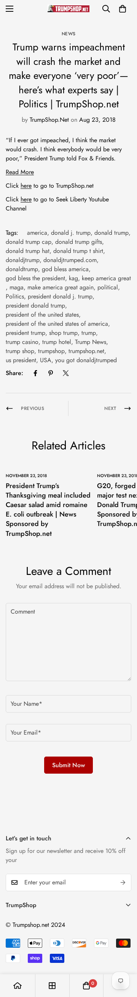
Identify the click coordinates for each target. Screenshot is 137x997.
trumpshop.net (86, 351)
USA (45, 360)
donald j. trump (71, 232)
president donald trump (35, 305)
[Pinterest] (50, 373)
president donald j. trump (60, 296)
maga (17, 287)
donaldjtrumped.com (70, 260)
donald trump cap (28, 241)
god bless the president (35, 278)
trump (88, 332)
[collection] (52, 985)
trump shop (20, 351)
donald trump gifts (78, 241)
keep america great (106, 278)
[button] (122, 8)
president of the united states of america (57, 323)
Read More (20, 172)
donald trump (111, 232)
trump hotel (56, 342)
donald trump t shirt (78, 251)
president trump (25, 332)
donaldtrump (22, 269)
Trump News (90, 342)
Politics (15, 296)
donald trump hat (27, 251)
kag (73, 278)
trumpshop (51, 351)
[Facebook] (35, 373)
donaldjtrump (23, 260)
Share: (14, 373)
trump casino (22, 342)
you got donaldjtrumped (86, 360)
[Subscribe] (123, 882)
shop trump (63, 332)
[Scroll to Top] (123, 956)
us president (21, 360)
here (26, 185)
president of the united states (42, 314)
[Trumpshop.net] (68, 8)
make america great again (60, 287)
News (69, 33)
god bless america (65, 269)
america (37, 232)
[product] (17, 985)
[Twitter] (65, 373)
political (107, 287)
